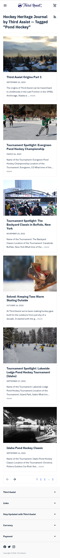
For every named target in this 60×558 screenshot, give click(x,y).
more (32, 95)
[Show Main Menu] (5, 5)
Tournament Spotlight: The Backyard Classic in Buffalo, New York (29, 224)
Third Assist (21, 553)
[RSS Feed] (54, 16)
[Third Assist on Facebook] (4, 546)
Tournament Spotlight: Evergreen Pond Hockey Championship (29, 147)
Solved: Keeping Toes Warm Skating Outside (25, 298)
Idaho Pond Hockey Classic (25, 448)
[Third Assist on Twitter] (9, 546)
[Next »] (14, 479)
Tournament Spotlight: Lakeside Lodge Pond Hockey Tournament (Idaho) (28, 372)
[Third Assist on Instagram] (13, 546)
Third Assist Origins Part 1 (24, 77)
